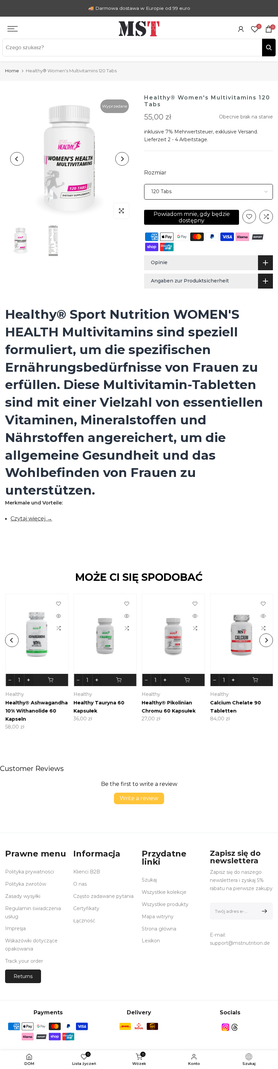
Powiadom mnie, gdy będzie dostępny (192, 217)
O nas (80, 884)
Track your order (24, 961)
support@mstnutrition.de (240, 943)
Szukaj (149, 880)
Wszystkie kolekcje (164, 892)
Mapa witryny (158, 917)
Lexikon (151, 941)
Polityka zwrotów (25, 884)
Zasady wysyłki (22, 896)
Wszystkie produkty (165, 904)
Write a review (139, 798)
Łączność (84, 921)
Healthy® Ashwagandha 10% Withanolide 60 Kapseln (36, 711)
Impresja (15, 928)
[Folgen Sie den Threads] (234, 1027)
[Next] (122, 159)
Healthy (14, 695)
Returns (23, 976)
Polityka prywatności (29, 872)
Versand (247, 132)
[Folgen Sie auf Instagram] (225, 1027)
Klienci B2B (86, 872)
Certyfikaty (86, 908)
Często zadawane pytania (103, 896)
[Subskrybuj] (263, 911)
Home (12, 70)
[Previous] (17, 159)
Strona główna (159, 929)
